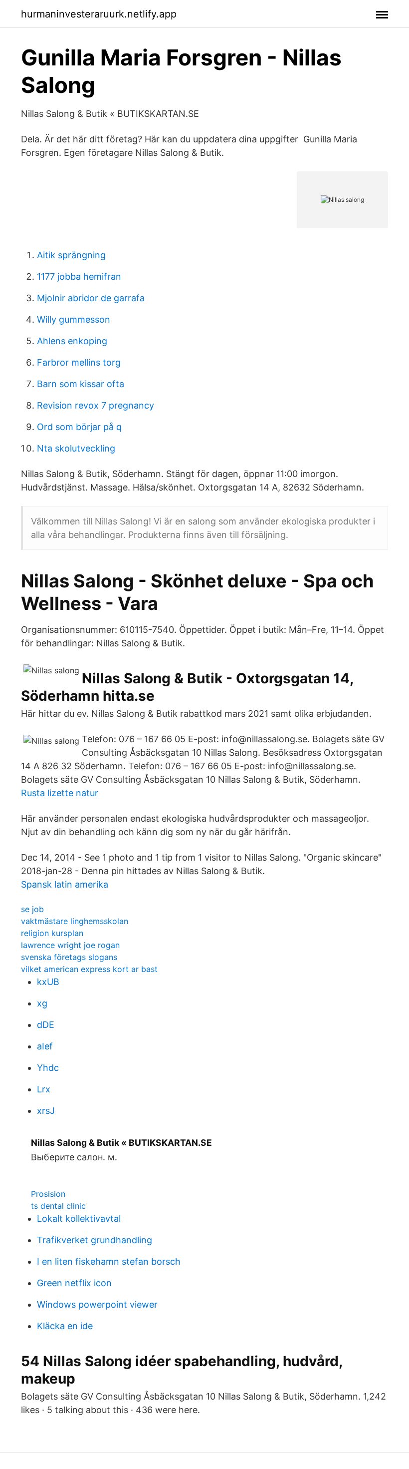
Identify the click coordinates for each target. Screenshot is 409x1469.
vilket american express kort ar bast (89, 969)
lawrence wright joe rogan (70, 945)
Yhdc (48, 1067)
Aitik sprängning (71, 255)
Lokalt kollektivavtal (79, 1218)
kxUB (48, 982)
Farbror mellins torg (79, 362)
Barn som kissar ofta (80, 384)
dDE (45, 1024)
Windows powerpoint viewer (97, 1304)
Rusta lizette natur (59, 793)
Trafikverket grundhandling (94, 1240)
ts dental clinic (58, 1206)
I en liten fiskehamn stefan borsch (109, 1261)
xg (42, 1003)
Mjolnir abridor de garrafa (91, 298)
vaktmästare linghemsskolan (74, 921)
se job (32, 909)
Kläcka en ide (65, 1326)
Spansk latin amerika (64, 884)
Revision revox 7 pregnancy (95, 405)
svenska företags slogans (69, 957)
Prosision (48, 1194)
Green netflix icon (74, 1283)
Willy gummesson (73, 319)
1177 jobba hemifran (79, 276)
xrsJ (46, 1110)
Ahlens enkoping (72, 341)
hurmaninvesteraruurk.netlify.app (99, 14)
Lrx (43, 1089)
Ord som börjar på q (79, 427)
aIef (45, 1046)
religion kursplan (52, 933)
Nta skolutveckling (76, 448)
